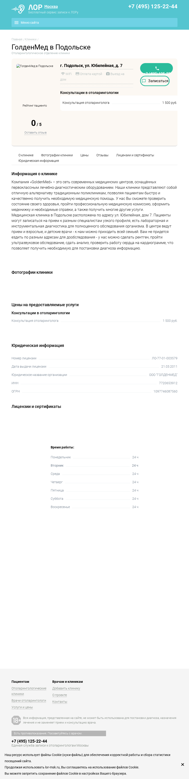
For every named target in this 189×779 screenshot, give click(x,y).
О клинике (25, 155)
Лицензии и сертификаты (135, 155)
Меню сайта (30, 22)
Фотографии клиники (57, 155)
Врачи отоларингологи (29, 700)
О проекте (59, 695)
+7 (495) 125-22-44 (152, 6)
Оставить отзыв (35, 132)
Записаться (158, 81)
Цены (84, 155)
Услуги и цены (22, 707)
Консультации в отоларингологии (41, 313)
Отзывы (102, 155)
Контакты (59, 701)
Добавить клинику (66, 688)
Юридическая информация (38, 161)
